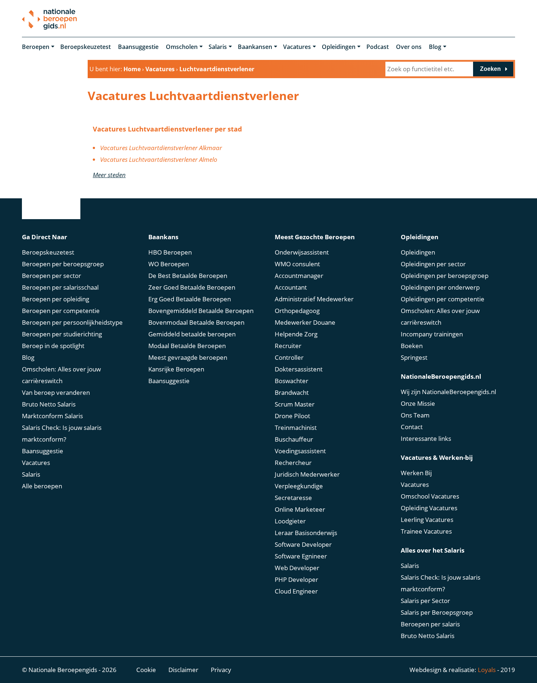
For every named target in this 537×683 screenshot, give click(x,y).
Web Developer (297, 568)
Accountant (291, 287)
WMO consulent (297, 264)
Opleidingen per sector (433, 264)
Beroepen (35, 47)
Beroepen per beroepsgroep (63, 264)
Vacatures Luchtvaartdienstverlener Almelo (158, 159)
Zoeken (490, 69)
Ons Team (415, 415)
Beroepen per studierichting (62, 334)
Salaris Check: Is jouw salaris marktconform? (62, 433)
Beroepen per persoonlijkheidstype (72, 322)
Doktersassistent (299, 369)
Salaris (218, 47)
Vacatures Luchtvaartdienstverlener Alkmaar (161, 148)
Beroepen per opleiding (55, 299)
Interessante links (426, 438)
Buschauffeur (294, 439)
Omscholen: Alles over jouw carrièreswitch (61, 375)
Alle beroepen (42, 486)
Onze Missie (418, 403)
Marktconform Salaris (52, 416)
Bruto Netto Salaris (49, 404)
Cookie (146, 669)
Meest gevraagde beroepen (187, 357)
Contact (412, 427)
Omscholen (182, 47)
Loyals (487, 669)
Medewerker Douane (305, 322)
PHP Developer (296, 579)
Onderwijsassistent (302, 252)
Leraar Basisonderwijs (306, 533)
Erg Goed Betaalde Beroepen (189, 299)
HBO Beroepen (170, 252)
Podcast (377, 47)
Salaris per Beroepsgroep (437, 612)
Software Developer (303, 544)
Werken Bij (416, 473)
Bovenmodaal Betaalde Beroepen (196, 322)
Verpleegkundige (299, 486)
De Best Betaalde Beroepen (187, 275)
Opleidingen (338, 47)
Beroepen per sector (51, 275)
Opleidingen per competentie (442, 299)
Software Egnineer (301, 556)
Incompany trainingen (432, 334)
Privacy (221, 669)
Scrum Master (295, 404)
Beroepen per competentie (61, 310)
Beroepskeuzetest (85, 47)
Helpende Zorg (296, 334)
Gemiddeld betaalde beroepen (192, 334)
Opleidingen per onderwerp (440, 287)
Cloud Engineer (296, 591)
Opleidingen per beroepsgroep (444, 275)
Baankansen (255, 47)
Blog (435, 47)
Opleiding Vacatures (429, 508)
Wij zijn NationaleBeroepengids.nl (448, 392)
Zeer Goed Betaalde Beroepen (191, 287)
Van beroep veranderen (56, 392)
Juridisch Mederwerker (307, 474)
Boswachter (291, 381)
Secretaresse (293, 497)
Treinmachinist (296, 427)
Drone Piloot (292, 416)
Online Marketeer (300, 509)
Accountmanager (299, 275)
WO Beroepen (168, 264)
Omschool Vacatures (430, 496)
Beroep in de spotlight (53, 346)
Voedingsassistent (300, 451)
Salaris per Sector (425, 600)
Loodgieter (290, 521)
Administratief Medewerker (314, 299)
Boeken (412, 346)
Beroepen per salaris (430, 624)
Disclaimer (183, 669)
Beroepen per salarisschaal (60, 287)
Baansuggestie (138, 47)
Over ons (409, 47)
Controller (289, 357)
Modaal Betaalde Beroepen (187, 346)
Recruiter (288, 346)
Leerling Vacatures (427, 519)
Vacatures (297, 47)
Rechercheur (293, 462)
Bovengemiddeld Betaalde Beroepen (201, 310)
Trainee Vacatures (426, 531)
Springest (414, 357)
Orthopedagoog (297, 310)
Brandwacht (292, 392)
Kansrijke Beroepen (176, 369)
